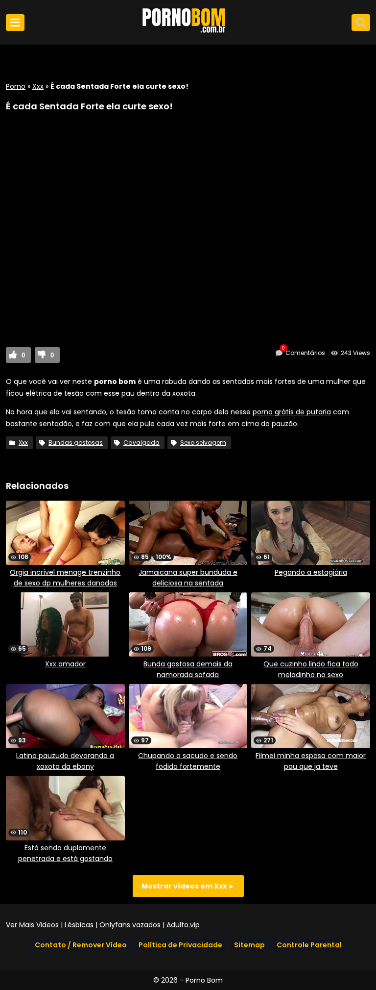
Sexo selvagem (203, 442)
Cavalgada (141, 442)
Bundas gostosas (75, 442)
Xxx (38, 86)
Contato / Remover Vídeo (81, 945)
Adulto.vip (183, 925)
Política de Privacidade (180, 945)
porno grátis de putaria (292, 412)
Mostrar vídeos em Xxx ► (188, 886)
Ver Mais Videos (32, 925)
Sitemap (249, 945)
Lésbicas (79, 925)
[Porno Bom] (188, 33)
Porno (15, 86)
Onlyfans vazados (130, 925)
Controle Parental (309, 945)
